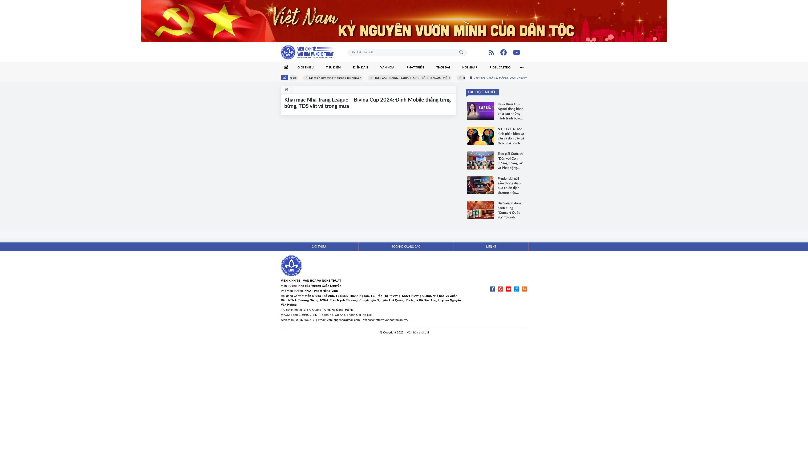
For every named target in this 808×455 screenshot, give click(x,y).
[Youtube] (516, 52)
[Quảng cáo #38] (404, 21)
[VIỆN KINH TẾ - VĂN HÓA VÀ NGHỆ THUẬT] (307, 52)
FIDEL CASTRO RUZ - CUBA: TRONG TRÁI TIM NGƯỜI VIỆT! (403, 78)
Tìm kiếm (461, 52)
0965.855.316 (305, 319)
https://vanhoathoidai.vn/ (392, 319)
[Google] (500, 289)
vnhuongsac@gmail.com (343, 319)
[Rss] (524, 289)
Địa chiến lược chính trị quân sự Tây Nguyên (327, 78)
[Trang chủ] (286, 67)
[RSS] (491, 52)
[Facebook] (503, 52)
